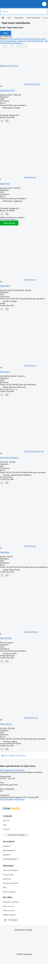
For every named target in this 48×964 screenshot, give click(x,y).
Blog (4, 887)
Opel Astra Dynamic (9, 457)
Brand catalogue (9, 892)
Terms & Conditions (10, 870)
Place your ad (9, 223)
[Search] (44, 11)
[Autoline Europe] (16, 4)
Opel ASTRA (6, 638)
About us (6, 821)
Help (5, 825)
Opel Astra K (6, 724)
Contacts (6, 829)
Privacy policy (8, 875)
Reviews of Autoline (10, 883)
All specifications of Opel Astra (12, 770)
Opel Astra (5, 183)
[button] (44, 4)
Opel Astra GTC (7, 90)
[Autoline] (2, 17)
